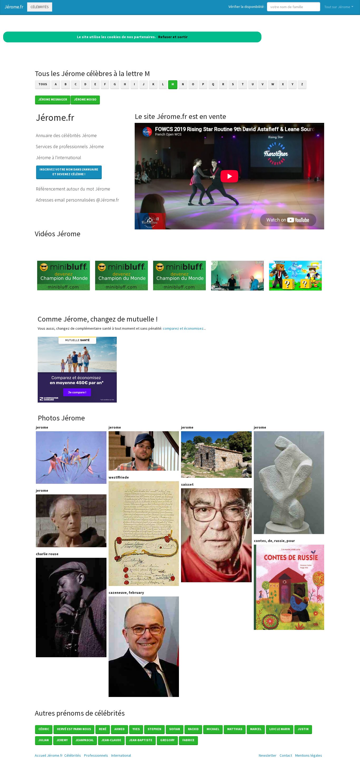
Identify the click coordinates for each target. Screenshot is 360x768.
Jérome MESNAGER (52, 99)
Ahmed (119, 729)
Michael (213, 729)
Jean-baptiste (140, 740)
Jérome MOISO (85, 99)
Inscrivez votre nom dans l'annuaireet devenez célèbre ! (69, 171)
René (102, 729)
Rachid (193, 729)
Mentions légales (308, 755)
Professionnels (96, 755)
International (121, 755)
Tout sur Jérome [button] (337, 6)
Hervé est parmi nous (74, 729)
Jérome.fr (13, 7)
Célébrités (40, 6)
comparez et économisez (183, 328)
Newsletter (267, 755)
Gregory (167, 740)
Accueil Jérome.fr (49, 755)
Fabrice (188, 740)
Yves (136, 729)
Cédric (43, 729)
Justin (303, 729)
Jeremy (62, 740)
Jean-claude (111, 740)
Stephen (154, 729)
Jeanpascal (85, 740)
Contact (286, 755)
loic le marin (279, 729)
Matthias (234, 729)
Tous (42, 84)
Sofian (174, 729)
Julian (43, 740)
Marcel (255, 729)
